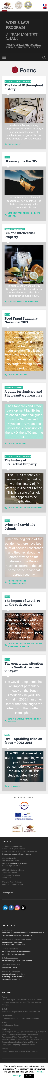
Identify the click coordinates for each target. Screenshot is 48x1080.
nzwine (17, 933)
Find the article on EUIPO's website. (25, 508)
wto (23, 961)
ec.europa (11, 961)
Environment (11, 388)
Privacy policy (7, 893)
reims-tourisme (17, 976)
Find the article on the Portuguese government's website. (25, 645)
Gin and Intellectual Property (20, 235)
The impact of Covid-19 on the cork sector (22, 603)
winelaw (24, 933)
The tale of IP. (14, 144)
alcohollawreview (9, 951)
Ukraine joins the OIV (21, 161)
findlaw (5, 967)
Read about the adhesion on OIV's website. (24, 214)
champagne (6, 942)
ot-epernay (6, 976)
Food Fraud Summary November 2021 (21, 320)
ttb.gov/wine (19, 935)
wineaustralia (7, 933)
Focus (7, 81)
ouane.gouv (21, 944)
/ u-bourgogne (16, 942)
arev (18, 961)
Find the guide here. (17, 443)
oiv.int (4, 961)
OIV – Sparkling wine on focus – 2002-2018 (23, 741)
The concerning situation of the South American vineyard (24, 667)
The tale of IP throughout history (24, 87)
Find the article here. (18, 375)
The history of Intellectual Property (21, 462)
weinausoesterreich (36, 933)
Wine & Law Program (17, 25)
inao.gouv (5, 944)
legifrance (13, 967)
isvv (12, 944)
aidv (3, 954)
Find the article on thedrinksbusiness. (17, 582)
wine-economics (23, 951)
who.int (29, 961)
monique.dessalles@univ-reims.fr (15, 863)
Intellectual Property (21, 81)
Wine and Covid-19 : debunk (20, 527)
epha (8, 954)
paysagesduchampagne (11, 979)
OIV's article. (14, 786)
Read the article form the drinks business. (24, 720)
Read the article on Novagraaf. (23, 301)
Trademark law (17, 229)
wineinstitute (8, 935)
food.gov (28, 935)
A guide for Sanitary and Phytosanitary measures (23, 393)
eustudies (21, 954)
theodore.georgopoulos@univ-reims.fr (16, 854)
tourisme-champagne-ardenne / (14, 974)
